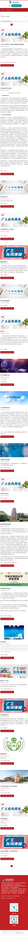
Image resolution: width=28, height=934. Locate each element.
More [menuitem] (3, 9)
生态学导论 (3, 642)
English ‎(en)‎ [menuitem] (9, 9)
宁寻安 (5, 562)
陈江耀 (16, 432)
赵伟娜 (9, 616)
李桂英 (12, 432)
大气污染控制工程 (5, 407)
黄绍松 (8, 467)
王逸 (16, 562)
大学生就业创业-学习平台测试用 (8, 786)
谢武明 (12, 562)
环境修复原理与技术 (5, 588)
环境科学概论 (3, 818)
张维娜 (9, 432)
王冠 (5, 62)
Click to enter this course (7, 65)
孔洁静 (3, 433)
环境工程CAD (3, 197)
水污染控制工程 (4, 715)
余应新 (5, 498)
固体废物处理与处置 (5, 524)
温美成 (23, 432)
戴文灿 (5, 349)
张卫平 (5, 616)
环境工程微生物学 (5, 300)
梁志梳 (19, 432)
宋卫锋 (5, 236)
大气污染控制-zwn (5, 375)
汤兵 (5, 171)
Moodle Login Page (16, 5)
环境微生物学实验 (5, 459)
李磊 (5, 203)
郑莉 (8, 62)
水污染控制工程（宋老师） (7, 229)
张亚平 (9, 562)
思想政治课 (3, 754)
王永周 (8, 760)
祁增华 (5, 274)
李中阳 (14, 62)
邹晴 (5, 760)
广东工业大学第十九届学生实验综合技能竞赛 (12, 44)
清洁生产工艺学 (4, 681)
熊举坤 (5, 728)
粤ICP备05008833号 (20, 932)
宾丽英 (5, 305)
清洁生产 (2, 331)
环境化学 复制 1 (4, 493)
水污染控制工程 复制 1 (6, 88)
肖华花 (10, 62)
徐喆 (5, 381)
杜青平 (5, 855)
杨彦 (9, 689)
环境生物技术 (3, 262)
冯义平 (11, 689)
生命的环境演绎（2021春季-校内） (9, 851)
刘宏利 (5, 432)
